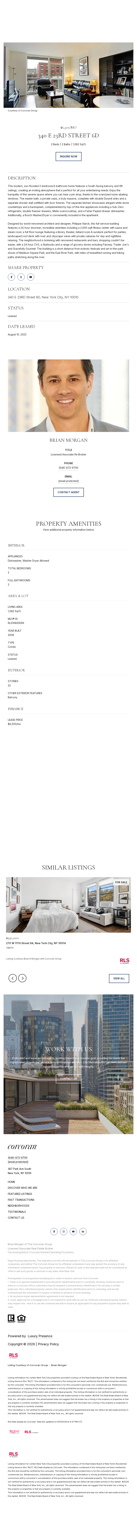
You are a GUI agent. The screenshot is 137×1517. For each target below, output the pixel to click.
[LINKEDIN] (83, 1231)
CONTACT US (16, 1217)
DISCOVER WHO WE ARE (22, 1187)
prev (13, 978)
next (22, 978)
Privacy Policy (48, 1344)
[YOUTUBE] (73, 1231)
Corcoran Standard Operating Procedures (52, 1252)
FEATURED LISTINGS (20, 1193)
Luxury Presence (40, 1336)
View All (119, 978)
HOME (11, 1181)
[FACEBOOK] (54, 1231)
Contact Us (68, 1078)
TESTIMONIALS (17, 1211)
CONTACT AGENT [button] (69, 492)
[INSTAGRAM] (63, 1231)
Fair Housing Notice (18, 1252)
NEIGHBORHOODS (18, 1205)
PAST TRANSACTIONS (21, 1199)
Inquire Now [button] (68, 156)
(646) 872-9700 (68, 467)
